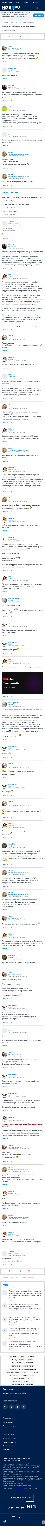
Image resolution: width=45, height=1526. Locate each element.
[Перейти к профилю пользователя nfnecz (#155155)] (4, 154)
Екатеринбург (8, 1422)
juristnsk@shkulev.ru (27, 1487)
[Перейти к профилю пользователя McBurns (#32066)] (4, 276)
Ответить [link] (5, 61)
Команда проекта (9, 1442)
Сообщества (14, 22)
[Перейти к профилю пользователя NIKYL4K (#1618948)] (4, 87)
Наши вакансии (8, 1446)
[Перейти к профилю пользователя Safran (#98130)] (4, 108)
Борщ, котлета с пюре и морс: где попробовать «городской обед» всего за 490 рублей (24, 1320)
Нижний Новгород (9, 1426)
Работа (18, 2)
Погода (35, 2)
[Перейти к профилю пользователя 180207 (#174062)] (4, 48)
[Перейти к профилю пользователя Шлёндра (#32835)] (4, 539)
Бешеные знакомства (27, 22)
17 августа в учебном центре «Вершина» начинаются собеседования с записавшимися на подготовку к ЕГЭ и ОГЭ (25, 1344)
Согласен (39, 15)
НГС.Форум (5, 22)
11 (25, 37)
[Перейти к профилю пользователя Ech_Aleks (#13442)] (4, 845)
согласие (19, 16)
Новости (26, 2)
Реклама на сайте (9, 1439)
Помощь (6, 1449)
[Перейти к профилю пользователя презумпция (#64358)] (4, 624)
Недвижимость (7, 2)
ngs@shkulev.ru (29, 1483)
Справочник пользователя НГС (14, 1393)
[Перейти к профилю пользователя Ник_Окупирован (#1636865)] (4, 600)
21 (36, 37)
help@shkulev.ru (18, 1488)
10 (20, 37)
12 (29, 37)
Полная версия (8, 1389)
